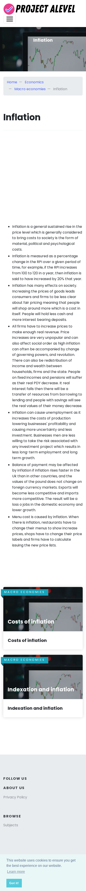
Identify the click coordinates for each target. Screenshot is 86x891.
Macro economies (30, 89)
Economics (34, 82)
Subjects (10, 825)
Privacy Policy (15, 797)
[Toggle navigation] (10, 19)
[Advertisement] (43, 173)
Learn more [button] (16, 871)
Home (12, 82)
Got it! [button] (14, 883)
